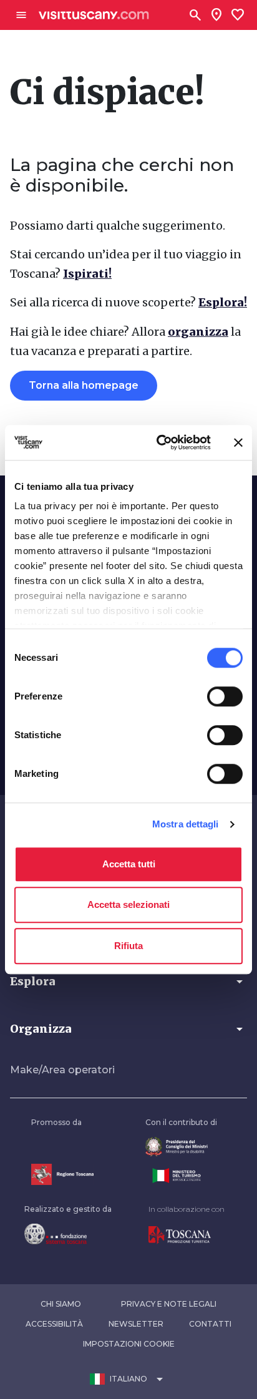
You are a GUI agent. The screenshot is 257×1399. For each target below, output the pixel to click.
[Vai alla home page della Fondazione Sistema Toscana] (68, 1234)
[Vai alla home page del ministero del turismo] (181, 1175)
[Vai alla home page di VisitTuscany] (94, 15)
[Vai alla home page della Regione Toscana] (62, 1174)
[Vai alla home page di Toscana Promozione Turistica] (186, 1235)
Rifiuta (128, 945)
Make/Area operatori (62, 1070)
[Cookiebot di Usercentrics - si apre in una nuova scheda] (159, 442)
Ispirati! (87, 273)
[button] (128, 981)
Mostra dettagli (185, 824)
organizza (198, 331)
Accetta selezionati (128, 904)
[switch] (225, 696)
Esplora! (222, 302)
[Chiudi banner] (238, 442)
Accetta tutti (128, 864)
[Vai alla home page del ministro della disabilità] (181, 1146)
